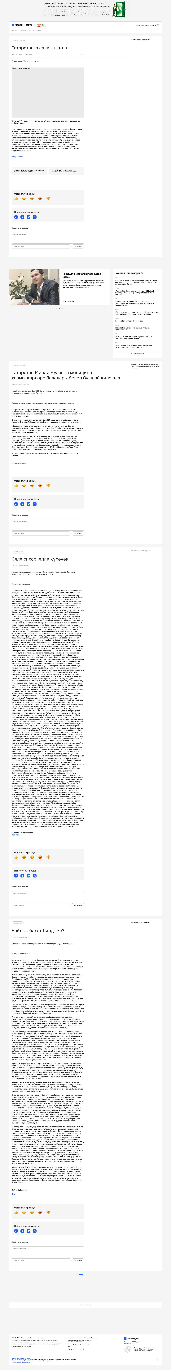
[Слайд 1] (52, 308)
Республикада (19, 40)
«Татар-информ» (19, 463)
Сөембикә (16, 835)
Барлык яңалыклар (137, 353)
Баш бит (15, 30)
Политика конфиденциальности (21, 1362)
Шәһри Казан (17, 157)
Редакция (37, 30)
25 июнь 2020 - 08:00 (17, 54)
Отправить (78, 246)
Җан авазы (17, 923)
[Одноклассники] (22, 217)
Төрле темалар (85, 1305)
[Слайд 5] (66, 308)
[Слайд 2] (56, 308)
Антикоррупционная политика (21, 1358)
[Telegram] (28, 217)
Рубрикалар (25, 30)
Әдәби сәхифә (18, 552)
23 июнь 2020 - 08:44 (17, 937)
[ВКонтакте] (16, 217)
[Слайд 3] (59, 308)
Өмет (14, 1194)
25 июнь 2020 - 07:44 (17, 384)
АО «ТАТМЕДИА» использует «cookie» (23, 1359)
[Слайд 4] (62, 308)
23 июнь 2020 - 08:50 (17, 565)
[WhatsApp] (35, 217)
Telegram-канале (21, 171)
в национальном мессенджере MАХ (64, 171)
